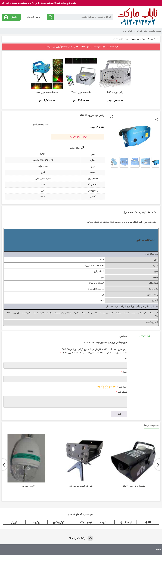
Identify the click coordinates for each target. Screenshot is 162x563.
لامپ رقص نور (28, 486)
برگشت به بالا (78, 538)
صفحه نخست (155, 31)
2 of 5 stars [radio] (110, 387)
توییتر (14, 522)
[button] (111, 116)
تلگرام (148, 522)
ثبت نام (30, 17)
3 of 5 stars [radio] (106, 387)
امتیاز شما (122, 387)
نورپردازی (149, 38)
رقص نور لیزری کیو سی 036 (81, 486)
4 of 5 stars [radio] (102, 387)
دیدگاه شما (121, 392)
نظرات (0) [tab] (141, 335)
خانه (157, 38)
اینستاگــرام (125, 522)
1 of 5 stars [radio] (114, 387)
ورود (38, 17)
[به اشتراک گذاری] (156, 119)
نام (125, 358)
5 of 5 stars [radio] (98, 387)
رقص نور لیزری (140, 31)
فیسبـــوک (86, 522)
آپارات (103, 522)
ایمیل (124, 372)
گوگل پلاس (58, 522)
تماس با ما (127, 31)
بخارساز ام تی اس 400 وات (134, 486)
